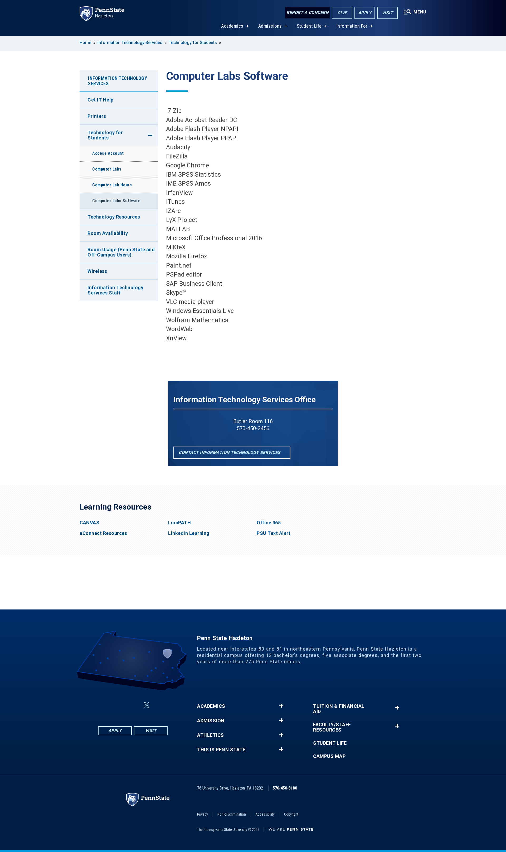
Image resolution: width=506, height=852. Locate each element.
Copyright (291, 814)
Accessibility (265, 814)
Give (342, 12)
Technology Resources (113, 217)
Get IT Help (100, 100)
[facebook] (106, 705)
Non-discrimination (231, 814)
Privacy (202, 814)
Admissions (270, 26)
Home (85, 42)
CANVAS (89, 522)
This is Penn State (221, 749)
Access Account (108, 153)
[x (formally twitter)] (146, 705)
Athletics (210, 735)
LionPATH (179, 522)
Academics (232, 26)
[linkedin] (134, 705)
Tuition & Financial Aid (338, 709)
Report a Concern (307, 12)
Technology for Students (193, 42)
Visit (387, 12)
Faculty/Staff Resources (332, 727)
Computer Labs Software (116, 200)
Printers (96, 116)
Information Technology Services (130, 42)
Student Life (309, 26)
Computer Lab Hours (112, 184)
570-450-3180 (285, 788)
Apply (365, 12)
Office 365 (269, 522)
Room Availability (107, 233)
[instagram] (120, 705)
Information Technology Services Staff (115, 290)
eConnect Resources (103, 533)
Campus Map (329, 756)
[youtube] (159, 705)
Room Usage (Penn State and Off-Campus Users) (121, 252)
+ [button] (281, 706)
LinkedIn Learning (189, 533)
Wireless (97, 271)
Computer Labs (106, 169)
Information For (352, 26)
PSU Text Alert (273, 533)
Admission (211, 720)
